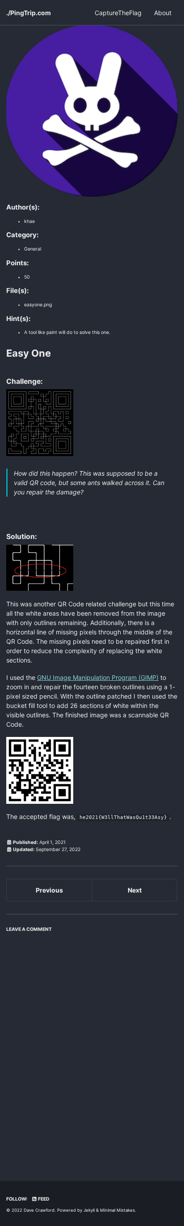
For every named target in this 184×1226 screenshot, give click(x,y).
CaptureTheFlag (118, 12)
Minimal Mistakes (117, 1210)
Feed (43, 1199)
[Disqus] (92, 1048)
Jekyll (89, 1210)
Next (135, 890)
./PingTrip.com (28, 12)
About (162, 12)
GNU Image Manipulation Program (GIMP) (98, 677)
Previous (49, 890)
